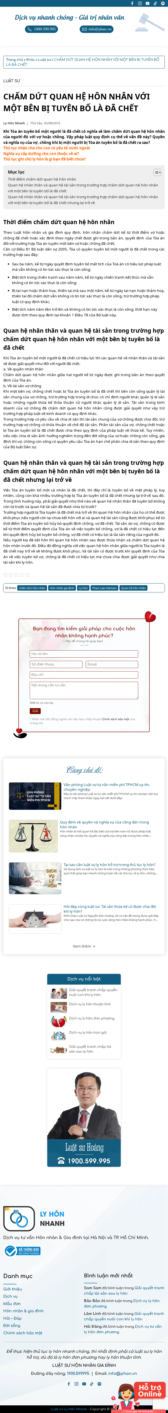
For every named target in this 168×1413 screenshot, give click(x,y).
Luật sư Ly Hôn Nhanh (69, 1409)
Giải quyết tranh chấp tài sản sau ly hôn (90, 1049)
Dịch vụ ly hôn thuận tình (90, 1004)
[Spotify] (99, 1384)
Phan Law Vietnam (104, 588)
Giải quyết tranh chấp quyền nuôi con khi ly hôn (93, 992)
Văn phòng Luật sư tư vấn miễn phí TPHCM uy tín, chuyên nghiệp (107, 787)
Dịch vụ (10, 1296)
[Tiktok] (92, 1384)
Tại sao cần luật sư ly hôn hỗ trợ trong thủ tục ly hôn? (109, 864)
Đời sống (11, 1326)
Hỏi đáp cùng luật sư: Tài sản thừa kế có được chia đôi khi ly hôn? (110, 909)
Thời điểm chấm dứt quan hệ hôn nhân (42, 179)
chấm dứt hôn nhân (32, 588)
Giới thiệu (12, 1289)
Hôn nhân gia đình (62, 588)
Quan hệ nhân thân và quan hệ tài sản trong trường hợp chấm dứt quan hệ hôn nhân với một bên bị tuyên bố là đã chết (83, 187)
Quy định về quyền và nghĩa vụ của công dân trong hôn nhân (104, 824)
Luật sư (11, 81)
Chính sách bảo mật (115, 719)
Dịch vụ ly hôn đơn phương (91, 1018)
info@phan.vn (122, 1373)
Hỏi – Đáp (12, 1318)
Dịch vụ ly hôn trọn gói (88, 1033)
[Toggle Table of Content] (155, 172)
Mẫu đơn (12, 1304)
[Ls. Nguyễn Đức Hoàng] (84, 1118)
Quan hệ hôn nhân (133, 588)
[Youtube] (84, 1384)
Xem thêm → (84, 946)
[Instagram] (76, 1384)
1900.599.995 (78, 1373)
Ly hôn (83, 588)
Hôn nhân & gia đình (23, 1311)
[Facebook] (69, 1384)
